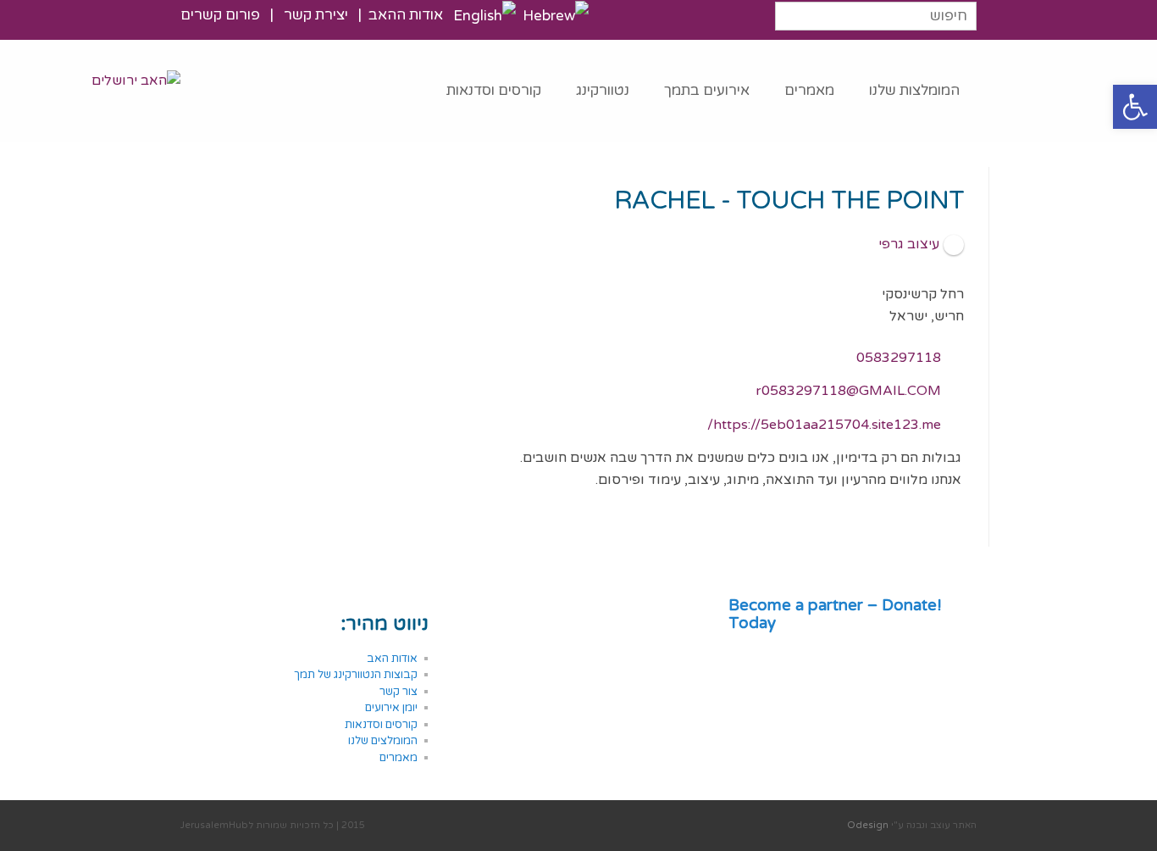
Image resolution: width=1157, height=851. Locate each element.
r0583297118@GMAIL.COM (848, 390)
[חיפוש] (962, 13)
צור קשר (398, 691)
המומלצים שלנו (382, 741)
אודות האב (392, 658)
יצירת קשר (314, 15)
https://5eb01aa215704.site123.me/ (824, 424)
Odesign (868, 825)
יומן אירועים (391, 708)
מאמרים (398, 758)
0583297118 (898, 357)
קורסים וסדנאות (380, 724)
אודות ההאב (405, 15)
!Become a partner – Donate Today (837, 614)
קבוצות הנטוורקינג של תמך (356, 674)
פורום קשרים (221, 15)
